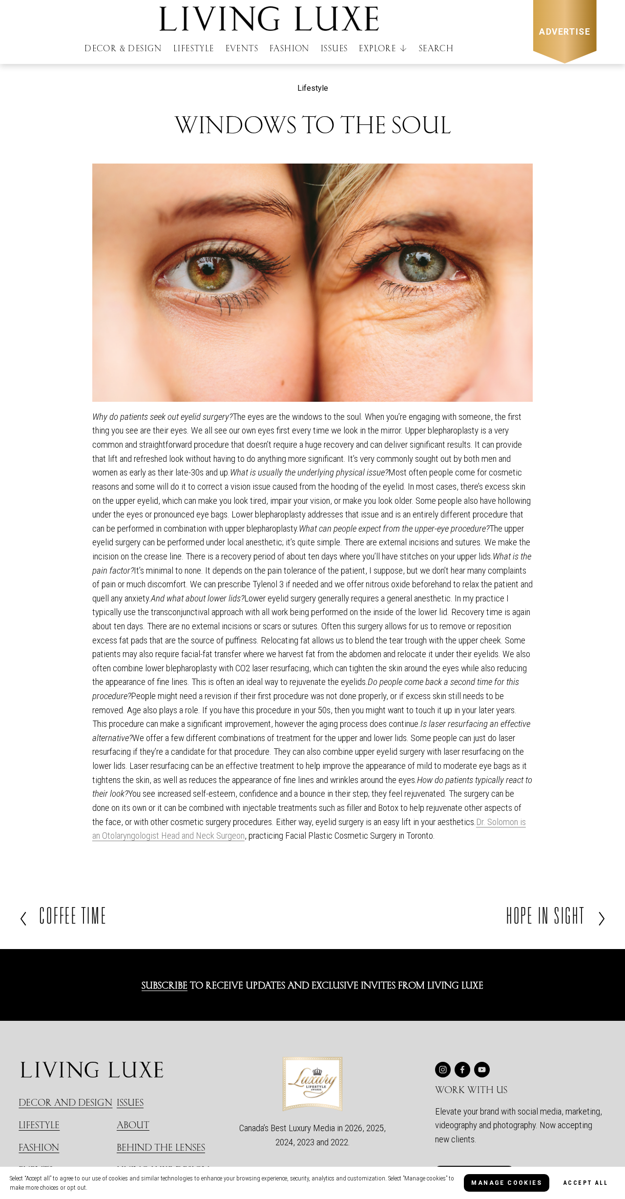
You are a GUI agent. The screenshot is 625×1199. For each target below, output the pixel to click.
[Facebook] (462, 1069)
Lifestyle (193, 48)
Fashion (290, 48)
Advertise (564, 32)
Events (242, 48)
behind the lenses (161, 1147)
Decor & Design (123, 48)
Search (436, 48)
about (133, 1124)
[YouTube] (482, 1069)
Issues (334, 48)
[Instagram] (443, 1069)
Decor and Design (65, 1102)
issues (130, 1102)
